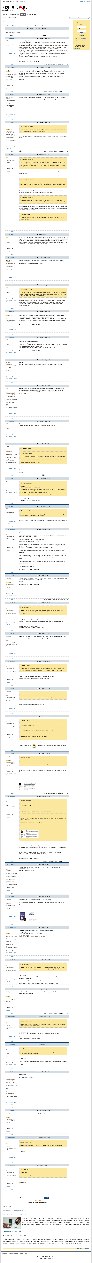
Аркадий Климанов (16, 1214)
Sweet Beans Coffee (7, 1)
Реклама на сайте (13, 1253)
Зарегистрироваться (81, 38)
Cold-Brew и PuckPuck (12, 1232)
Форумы (20, 25)
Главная (4, 14)
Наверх (11, 64)
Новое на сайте (31, 14)
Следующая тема (63, 25)
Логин (81, 1)
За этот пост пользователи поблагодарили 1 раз (55, 64)
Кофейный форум (12, 25)
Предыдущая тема (54, 25)
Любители (9, 1214)
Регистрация (87, 1)
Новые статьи (23, 1253)
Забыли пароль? (81, 40)
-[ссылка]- (21, 365)
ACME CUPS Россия (19, 1)
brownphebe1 (77, 48)
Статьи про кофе (14, 14)
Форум (23, 14)
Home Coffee (40, 25)
